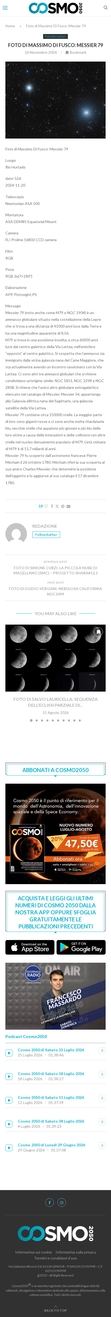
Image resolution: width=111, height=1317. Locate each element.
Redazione (44, 525)
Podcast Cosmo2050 (26, 1036)
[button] (10, 673)
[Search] (105, 8)
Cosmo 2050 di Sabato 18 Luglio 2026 (51, 1073)
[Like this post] (46, 506)
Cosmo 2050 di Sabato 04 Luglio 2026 (51, 1121)
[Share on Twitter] (57, 506)
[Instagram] (61, 1202)
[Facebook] (49, 1202)
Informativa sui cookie (33, 1252)
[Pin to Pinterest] (62, 506)
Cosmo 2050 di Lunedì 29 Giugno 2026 (51, 1145)
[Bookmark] (98, 631)
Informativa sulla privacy (76, 1252)
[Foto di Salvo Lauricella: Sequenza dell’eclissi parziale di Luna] (55, 658)
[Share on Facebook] (52, 506)
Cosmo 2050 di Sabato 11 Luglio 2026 (51, 1097)
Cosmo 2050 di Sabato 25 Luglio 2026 (51, 1049)
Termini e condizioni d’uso (55, 1258)
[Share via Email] (68, 506)
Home (10, 26)
